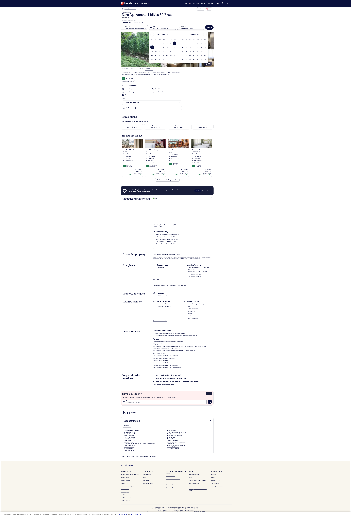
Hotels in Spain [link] (125, 492)
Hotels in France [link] (125, 489)
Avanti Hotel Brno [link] (129, 437)
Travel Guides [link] (215, 483)
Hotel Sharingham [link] (129, 450)
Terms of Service (136, 514)
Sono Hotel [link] (170, 443)
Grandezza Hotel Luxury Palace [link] (176, 442)
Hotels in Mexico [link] (125, 477)
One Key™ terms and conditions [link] (197, 480)
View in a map (158, 226)
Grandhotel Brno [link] (129, 432)
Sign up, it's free (206, 190)
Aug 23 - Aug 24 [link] (155, 127)
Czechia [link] (128, 456)
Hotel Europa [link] (171, 437)
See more (156, 249)
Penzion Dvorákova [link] (173, 440)
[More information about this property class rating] (129, 17)
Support (210, 3)
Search (209, 27)
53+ (209, 64)
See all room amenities (160, 321)
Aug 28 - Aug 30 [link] (179, 127)
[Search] (210, 402)
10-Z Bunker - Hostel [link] (173, 448)
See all (124, 98)
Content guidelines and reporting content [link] (198, 489)
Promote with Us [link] (170, 484)
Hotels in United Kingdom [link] (127, 486)
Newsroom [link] (169, 482)
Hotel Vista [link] (170, 439)
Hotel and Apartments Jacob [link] (176, 445)
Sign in (228, 3)
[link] (208, 9)
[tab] (127, 425)
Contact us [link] (146, 480)
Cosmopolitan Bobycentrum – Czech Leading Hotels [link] (140, 443)
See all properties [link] (130, 9)
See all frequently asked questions (163, 384)
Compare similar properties (168, 180)
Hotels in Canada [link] (125, 480)
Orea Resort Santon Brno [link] (174, 434)
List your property (199, 3)
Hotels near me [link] (215, 480)
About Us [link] (213, 474)
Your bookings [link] (147, 474)
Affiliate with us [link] (170, 476)
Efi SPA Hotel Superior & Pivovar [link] (176, 432)
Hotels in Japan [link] (125, 495)
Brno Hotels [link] (135, 456)
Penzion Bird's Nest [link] (173, 447)
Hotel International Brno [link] (174, 435)
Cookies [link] (191, 486)
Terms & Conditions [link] (194, 474)
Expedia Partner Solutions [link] (173, 479)
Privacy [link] (190, 477)
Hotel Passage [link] (171, 430)
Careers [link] (213, 477)
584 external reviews (128, 81)
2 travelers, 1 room (187, 28)
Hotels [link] (123, 456)
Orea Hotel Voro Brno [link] (130, 434)
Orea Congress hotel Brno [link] (132, 430)
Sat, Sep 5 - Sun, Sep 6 (160, 28)
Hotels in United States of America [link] (130, 474)
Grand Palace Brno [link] (130, 439)
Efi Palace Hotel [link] (129, 448)
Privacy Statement (122, 514)
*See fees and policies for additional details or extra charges (169, 285)
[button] (160, 43)
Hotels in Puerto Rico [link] (126, 497)
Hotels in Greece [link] (125, 500)
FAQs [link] (144, 477)
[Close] (348, 515)
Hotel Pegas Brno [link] (129, 440)
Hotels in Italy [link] (124, 483)
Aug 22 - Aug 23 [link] (132, 127)
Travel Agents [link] (169, 487)
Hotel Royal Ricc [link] (129, 435)
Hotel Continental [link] (129, 445)
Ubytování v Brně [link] (129, 447)
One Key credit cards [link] (216, 486)
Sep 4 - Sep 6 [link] (202, 127)
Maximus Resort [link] (129, 442)
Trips (217, 3)
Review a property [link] (148, 483)
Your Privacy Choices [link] (194, 483)
